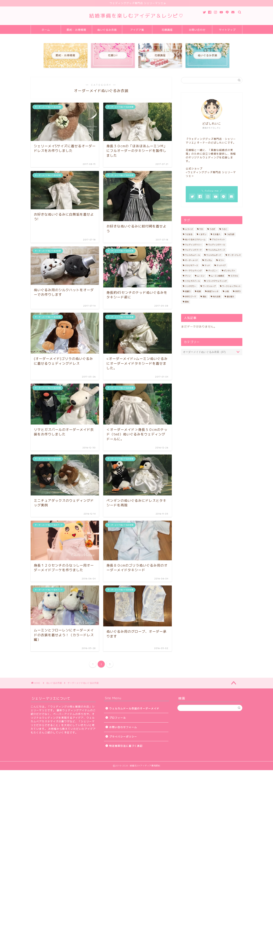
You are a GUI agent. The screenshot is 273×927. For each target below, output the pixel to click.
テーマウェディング (193, 270)
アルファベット (218, 239)
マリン (188, 275)
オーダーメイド (191, 260)
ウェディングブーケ (193, 250)
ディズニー (212, 270)
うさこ (224, 229)
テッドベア (221, 265)
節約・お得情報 (76, 29)
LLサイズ (189, 229)
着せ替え (230, 296)
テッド (207, 265)
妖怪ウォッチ (212, 291)
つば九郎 (230, 234)
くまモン (202, 234)
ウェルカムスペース (216, 250)
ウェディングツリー (193, 244)
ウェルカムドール (192, 255)
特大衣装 (216, 296)
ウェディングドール (216, 244)
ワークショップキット (231, 286)
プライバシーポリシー (123, 736)
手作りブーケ (190, 296)
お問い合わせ (197, 29)
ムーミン (200, 275)
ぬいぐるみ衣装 (107, 29)
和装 (199, 291)
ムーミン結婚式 (217, 275)
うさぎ (212, 229)
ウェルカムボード (213, 255)
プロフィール (117, 717)
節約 (187, 301)
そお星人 (216, 234)
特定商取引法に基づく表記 (126, 746)
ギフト (221, 260)
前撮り (188, 291)
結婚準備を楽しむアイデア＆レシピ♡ (136, 16)
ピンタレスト (229, 270)
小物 (227, 291)
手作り (238, 291)
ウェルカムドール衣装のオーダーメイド (134, 708)
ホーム (46, 29)
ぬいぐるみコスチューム (195, 239)
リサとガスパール (192, 281)
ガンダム (208, 260)
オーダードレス (234, 255)
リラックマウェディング (216, 281)
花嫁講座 (167, 29)
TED (201, 229)
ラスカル (234, 275)
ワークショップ (209, 286)
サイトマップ (227, 29)
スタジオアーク (191, 265)
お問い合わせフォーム (123, 727)
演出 (204, 296)
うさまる (188, 234)
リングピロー (190, 286)
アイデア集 (137, 29)
